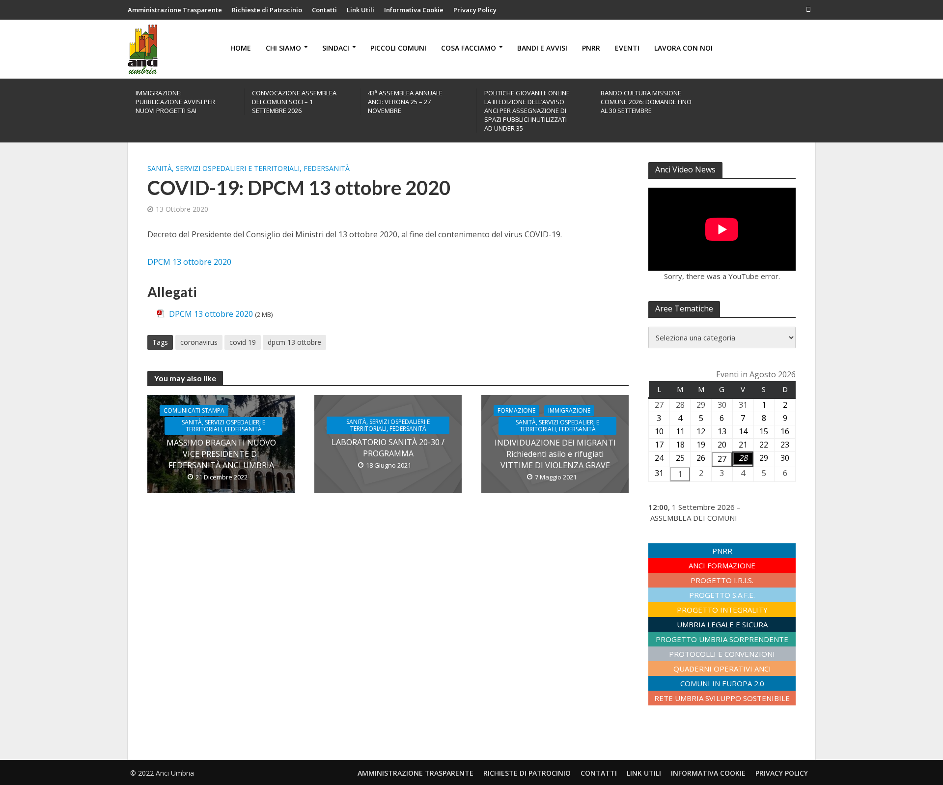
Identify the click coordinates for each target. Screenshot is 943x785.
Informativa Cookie (414, 9)
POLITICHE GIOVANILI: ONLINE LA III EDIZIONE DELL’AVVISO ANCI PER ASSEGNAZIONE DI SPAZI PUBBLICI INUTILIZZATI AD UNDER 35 (527, 110)
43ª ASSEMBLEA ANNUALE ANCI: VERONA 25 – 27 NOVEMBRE (405, 101)
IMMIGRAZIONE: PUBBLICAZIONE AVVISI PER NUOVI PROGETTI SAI (175, 101)
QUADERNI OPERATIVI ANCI (722, 668)
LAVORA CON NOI (683, 48)
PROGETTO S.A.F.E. (722, 595)
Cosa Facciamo (468, 48)
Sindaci (335, 48)
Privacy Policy (475, 9)
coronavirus (199, 342)
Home (240, 48)
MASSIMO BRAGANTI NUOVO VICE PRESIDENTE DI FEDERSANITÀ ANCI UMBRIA (221, 454)
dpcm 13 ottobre (294, 342)
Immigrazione (569, 410)
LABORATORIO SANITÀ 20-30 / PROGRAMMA (388, 448)
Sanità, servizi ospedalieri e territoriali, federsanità (248, 168)
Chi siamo (283, 48)
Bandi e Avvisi (542, 48)
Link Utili (360, 9)
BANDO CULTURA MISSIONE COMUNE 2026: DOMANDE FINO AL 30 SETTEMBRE (646, 101)
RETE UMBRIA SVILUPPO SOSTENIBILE (722, 698)
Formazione (516, 410)
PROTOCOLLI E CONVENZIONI (722, 654)
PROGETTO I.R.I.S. (722, 580)
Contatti (324, 9)
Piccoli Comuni (398, 48)
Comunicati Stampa (194, 410)
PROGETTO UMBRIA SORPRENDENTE (722, 639)
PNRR (591, 48)
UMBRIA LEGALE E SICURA (722, 624)
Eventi (627, 48)
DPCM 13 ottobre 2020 (189, 261)
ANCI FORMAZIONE (722, 565)
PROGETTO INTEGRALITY (722, 610)
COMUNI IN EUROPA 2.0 (722, 683)
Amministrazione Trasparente (175, 9)
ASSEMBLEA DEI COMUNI (693, 518)
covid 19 (242, 342)
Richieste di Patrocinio (267, 9)
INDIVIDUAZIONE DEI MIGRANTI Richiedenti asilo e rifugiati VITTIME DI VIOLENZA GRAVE (555, 454)
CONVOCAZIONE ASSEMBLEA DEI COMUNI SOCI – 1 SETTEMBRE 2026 (294, 101)
